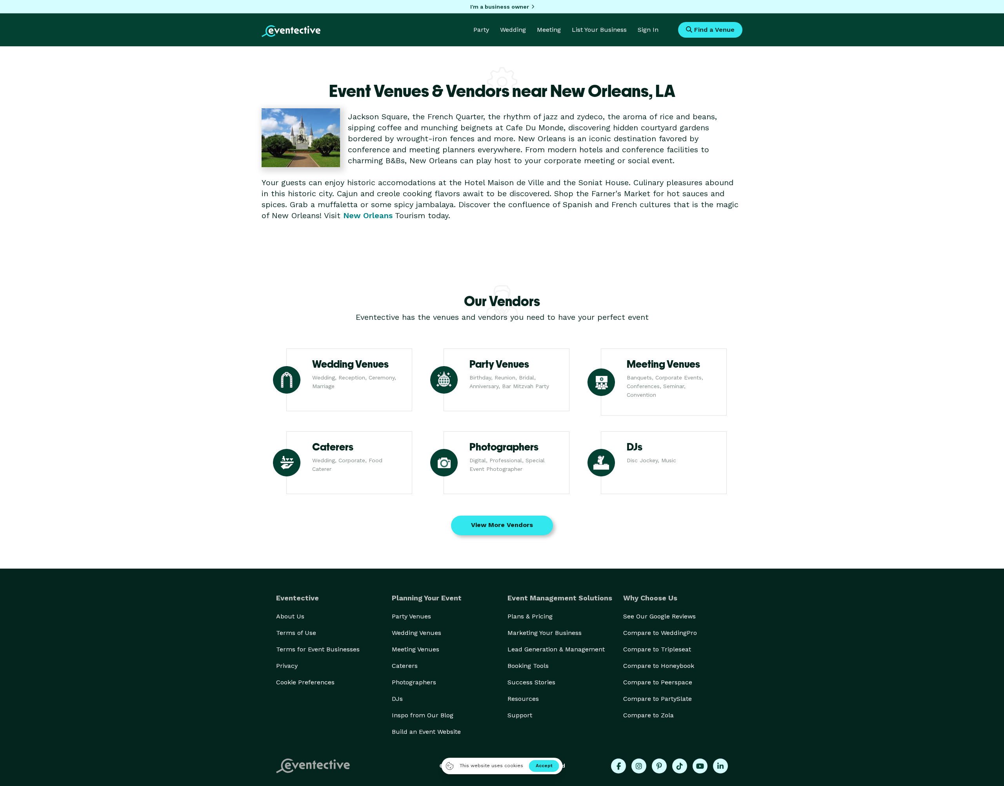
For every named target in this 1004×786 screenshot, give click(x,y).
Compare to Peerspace (657, 682)
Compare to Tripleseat (657, 649)
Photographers (414, 682)
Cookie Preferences (305, 682)
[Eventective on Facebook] (618, 766)
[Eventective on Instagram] (638, 766)
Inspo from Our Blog (422, 715)
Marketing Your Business (544, 632)
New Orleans (368, 215)
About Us (290, 616)
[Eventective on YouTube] (700, 766)
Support (519, 715)
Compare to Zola (648, 715)
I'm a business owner (499, 7)
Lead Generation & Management (556, 649)
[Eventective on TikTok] (679, 766)
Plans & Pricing (530, 616)
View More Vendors (502, 525)
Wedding (513, 29)
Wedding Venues (416, 632)
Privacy (287, 665)
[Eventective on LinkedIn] (720, 766)
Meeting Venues (415, 649)
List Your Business (599, 29)
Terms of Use (296, 632)
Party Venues (411, 616)
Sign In (648, 29)
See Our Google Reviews (659, 616)
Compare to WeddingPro (660, 632)
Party (481, 29)
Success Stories (531, 682)
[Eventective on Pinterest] (659, 766)
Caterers (405, 665)
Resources (523, 698)
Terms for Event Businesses (318, 649)
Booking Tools (528, 665)
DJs (397, 698)
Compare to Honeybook (658, 665)
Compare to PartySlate (657, 698)
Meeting (549, 29)
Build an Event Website (426, 731)
